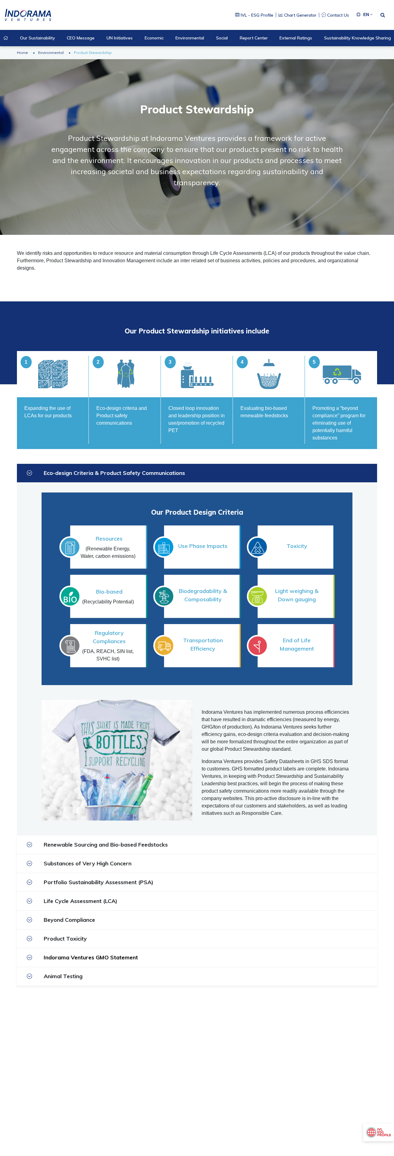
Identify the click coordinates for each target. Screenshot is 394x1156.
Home (22, 52)
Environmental (51, 52)
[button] (367, 14)
